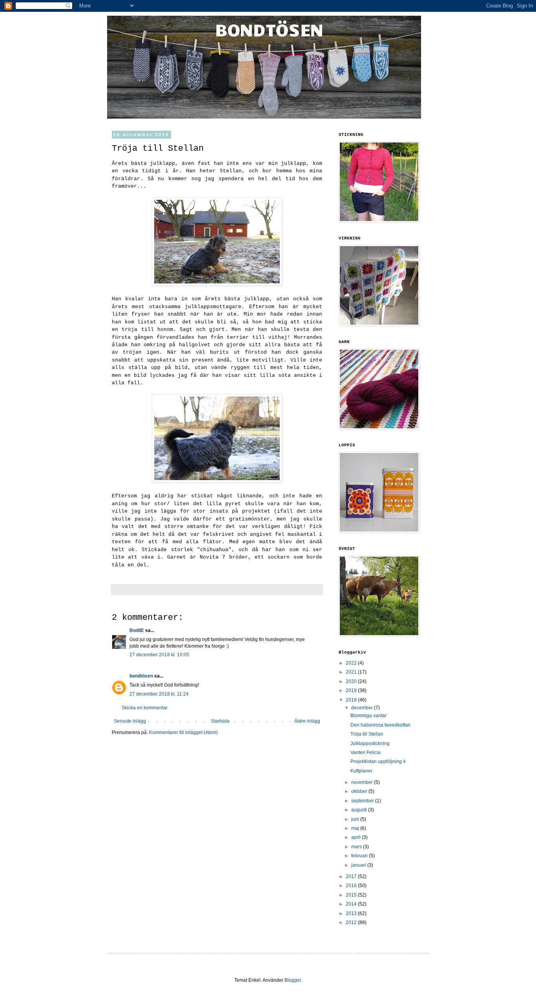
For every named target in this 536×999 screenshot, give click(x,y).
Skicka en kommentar (145, 707)
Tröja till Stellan (366, 734)
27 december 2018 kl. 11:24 (159, 694)
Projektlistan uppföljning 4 (378, 761)
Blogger (292, 980)
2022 (352, 663)
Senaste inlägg (130, 721)
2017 (352, 876)
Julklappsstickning (370, 743)
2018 (352, 700)
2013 (352, 913)
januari (359, 865)
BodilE (136, 630)
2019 (352, 690)
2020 (352, 681)
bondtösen (141, 676)
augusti (359, 810)
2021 (352, 672)
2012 (352, 922)
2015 (352, 895)
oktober (359, 791)
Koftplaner (361, 771)
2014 (352, 904)
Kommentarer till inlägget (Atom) (183, 732)
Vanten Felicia (365, 752)
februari (360, 855)
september (363, 801)
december (362, 707)
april (356, 837)
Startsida (220, 721)
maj (355, 828)
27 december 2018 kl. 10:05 (159, 654)
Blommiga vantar (368, 715)
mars (357, 846)
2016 (352, 885)
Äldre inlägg (307, 721)
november (362, 782)
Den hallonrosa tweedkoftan (380, 725)
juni (355, 819)
